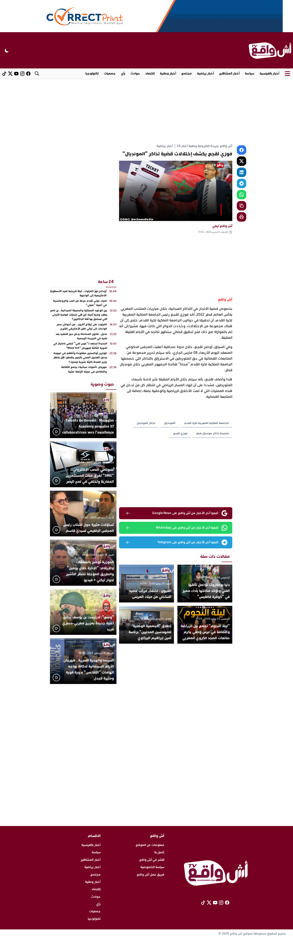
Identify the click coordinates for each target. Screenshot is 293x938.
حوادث (135, 73)
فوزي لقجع (180, 433)
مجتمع (186, 73)
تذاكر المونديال (146, 423)
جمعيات (110, 73)
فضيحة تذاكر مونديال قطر (212, 433)
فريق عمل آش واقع (150, 874)
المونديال (169, 423)
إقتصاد (150, 73)
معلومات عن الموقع (150, 845)
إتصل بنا (159, 852)
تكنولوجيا (92, 73)
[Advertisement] (146, 111)
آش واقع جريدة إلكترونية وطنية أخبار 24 (204, 146)
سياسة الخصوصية (152, 867)
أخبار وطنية (168, 73)
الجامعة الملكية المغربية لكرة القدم (206, 423)
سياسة (249, 73)
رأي (123, 73)
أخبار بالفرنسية (269, 73)
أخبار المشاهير (229, 73)
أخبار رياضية (205, 73)
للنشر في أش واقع (151, 860)
